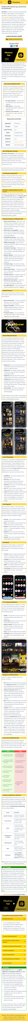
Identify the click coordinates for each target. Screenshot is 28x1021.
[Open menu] (1, 2)
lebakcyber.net (19, 142)
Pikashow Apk (16, 89)
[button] (14, 904)
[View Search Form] (27, 2)
